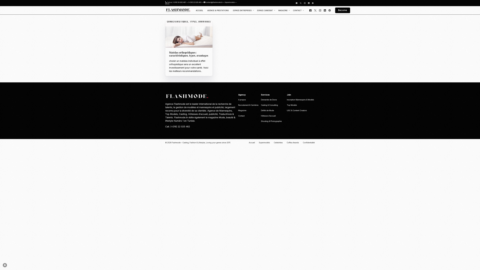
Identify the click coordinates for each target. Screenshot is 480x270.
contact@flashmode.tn (214, 2)
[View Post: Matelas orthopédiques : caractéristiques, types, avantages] (188, 34)
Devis (167, 4)
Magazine (179, 26)
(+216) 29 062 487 (179, 2)
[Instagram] (305, 3)
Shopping (188, 26)
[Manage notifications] (5, 265)
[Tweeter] (301, 3)
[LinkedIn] (309, 3)
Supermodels (230, 2)
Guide (172, 26)
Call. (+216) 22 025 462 (177, 126)
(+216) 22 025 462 (194, 2)
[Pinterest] (313, 3)
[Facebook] (297, 3)
